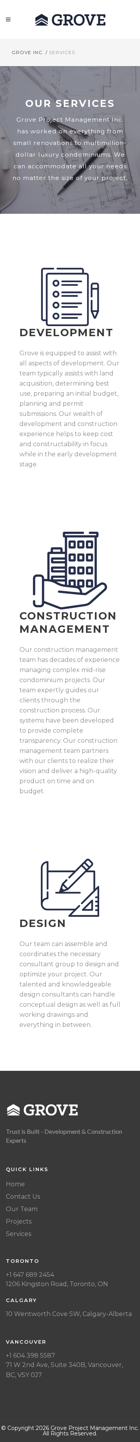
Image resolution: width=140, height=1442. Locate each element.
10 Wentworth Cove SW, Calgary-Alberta (69, 1314)
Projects (19, 1221)
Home (15, 1184)
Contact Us (23, 1196)
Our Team (22, 1209)
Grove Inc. (28, 52)
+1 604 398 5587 (30, 1355)
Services (18, 1234)
